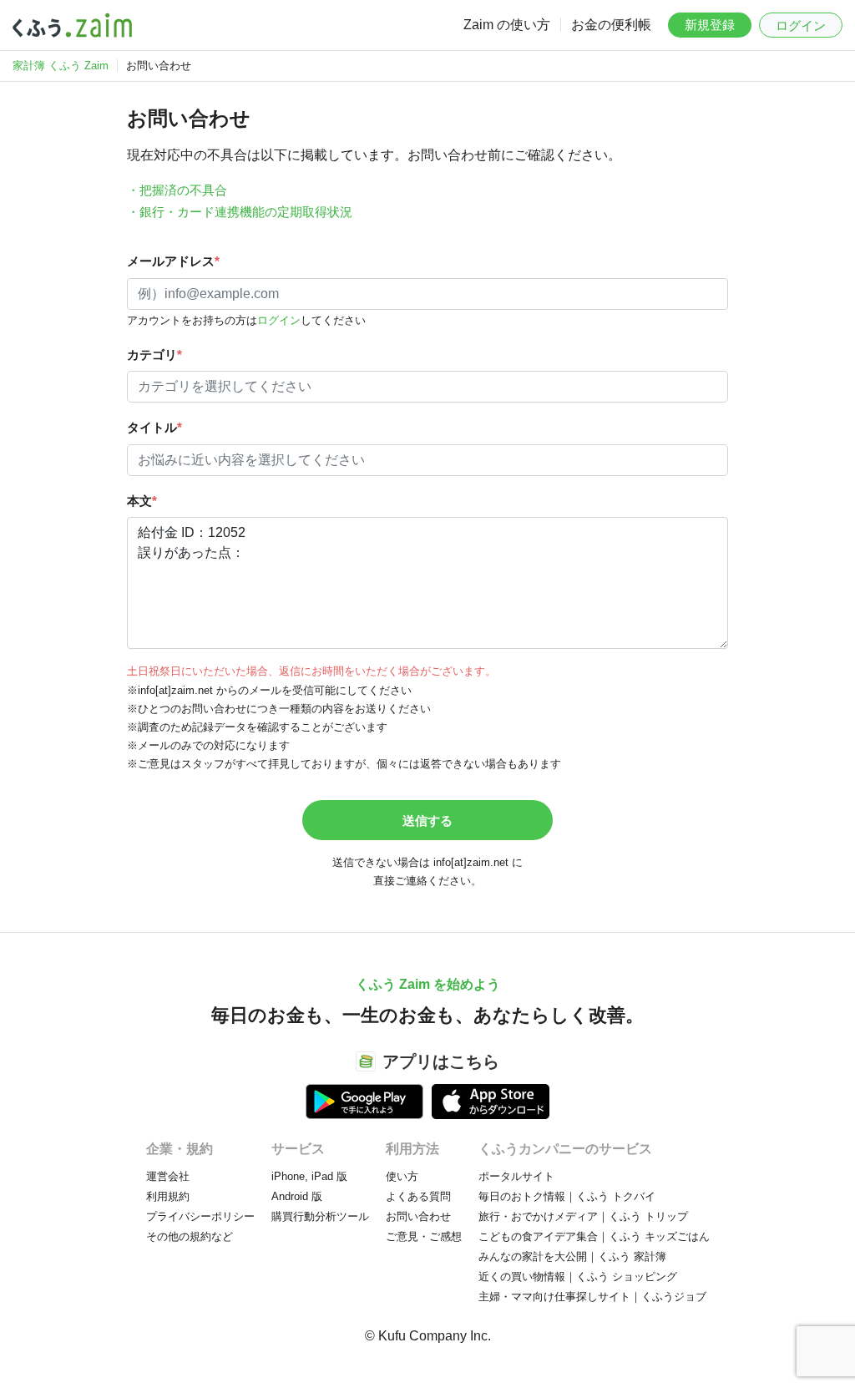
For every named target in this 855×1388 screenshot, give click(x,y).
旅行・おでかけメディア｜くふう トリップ (583, 1216)
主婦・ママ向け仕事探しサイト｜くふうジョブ (592, 1296)
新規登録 (710, 25)
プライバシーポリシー (200, 1216)
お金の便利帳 (611, 25)
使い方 (402, 1176)
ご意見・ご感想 (424, 1236)
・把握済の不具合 (177, 190)
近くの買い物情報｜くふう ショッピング (577, 1276)
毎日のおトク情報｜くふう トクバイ (566, 1196)
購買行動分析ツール (320, 1216)
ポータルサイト (516, 1176)
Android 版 (296, 1196)
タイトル (154, 427)
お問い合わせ (418, 1216)
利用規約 (168, 1196)
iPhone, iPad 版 (309, 1176)
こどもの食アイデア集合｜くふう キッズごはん (594, 1236)
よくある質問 (418, 1196)
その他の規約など (189, 1236)
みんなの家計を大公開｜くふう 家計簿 (572, 1256)
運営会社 (168, 1176)
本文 (142, 501)
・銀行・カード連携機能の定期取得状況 (239, 212)
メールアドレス (173, 261)
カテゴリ (154, 354)
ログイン (801, 25)
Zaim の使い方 (506, 25)
